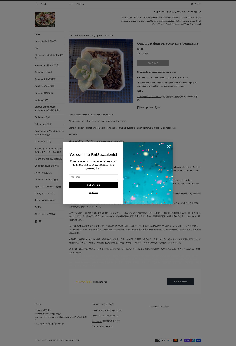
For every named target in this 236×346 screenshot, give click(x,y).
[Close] (168, 147)
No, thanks (93, 193)
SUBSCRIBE (93, 185)
